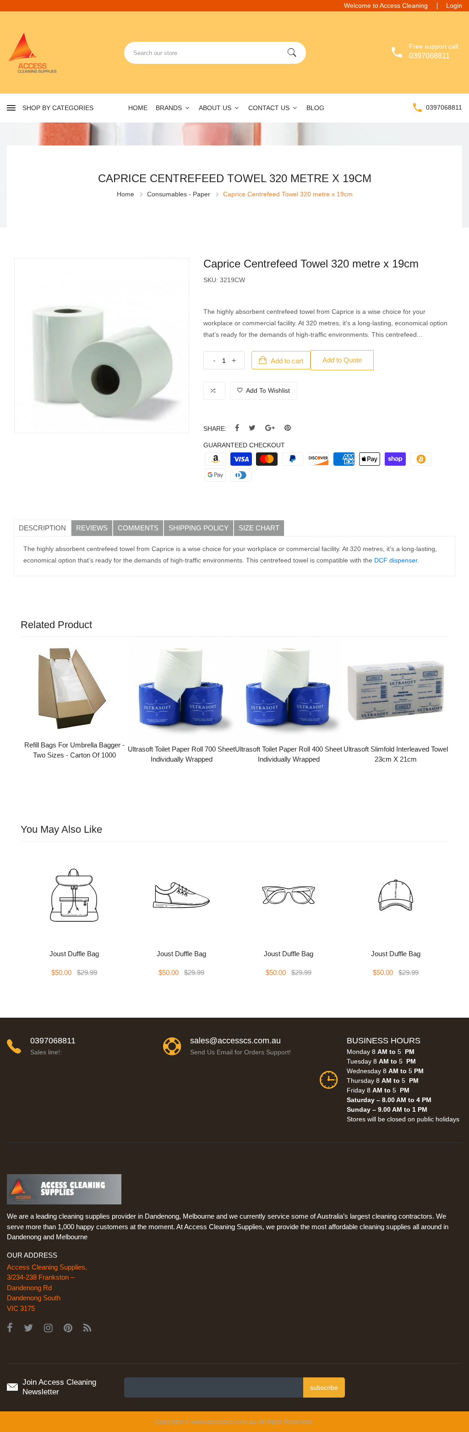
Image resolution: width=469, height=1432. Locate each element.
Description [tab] (42, 528)
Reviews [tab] (92, 528)
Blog (315, 107)
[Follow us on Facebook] (237, 428)
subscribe (324, 1387)
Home (137, 107)
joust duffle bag (74, 954)
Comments (138, 528)
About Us (216, 107)
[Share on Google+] (270, 428)
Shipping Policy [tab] (199, 528)
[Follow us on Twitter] (252, 428)
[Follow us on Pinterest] (287, 428)
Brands (170, 107)
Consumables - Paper (178, 194)
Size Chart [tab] (259, 528)
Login (454, 5)
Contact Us (269, 107)
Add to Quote (342, 360)
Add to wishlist (267, 390)
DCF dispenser (395, 560)
